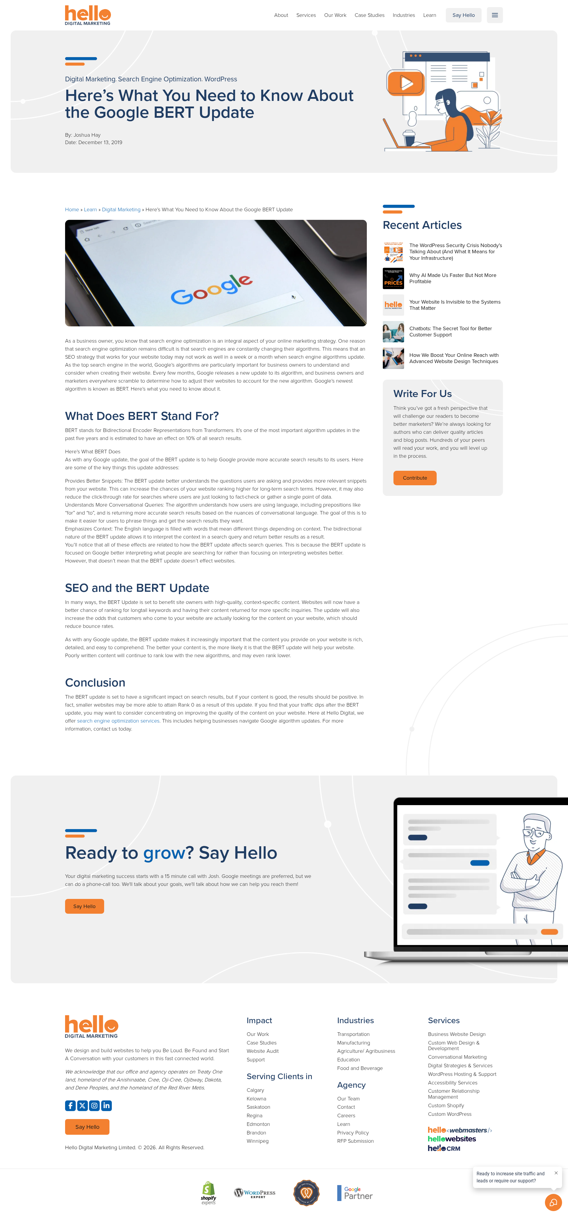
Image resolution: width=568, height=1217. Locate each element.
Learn (90, 209)
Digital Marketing (121, 209)
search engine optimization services (118, 721)
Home (72, 209)
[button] (495, 15)
